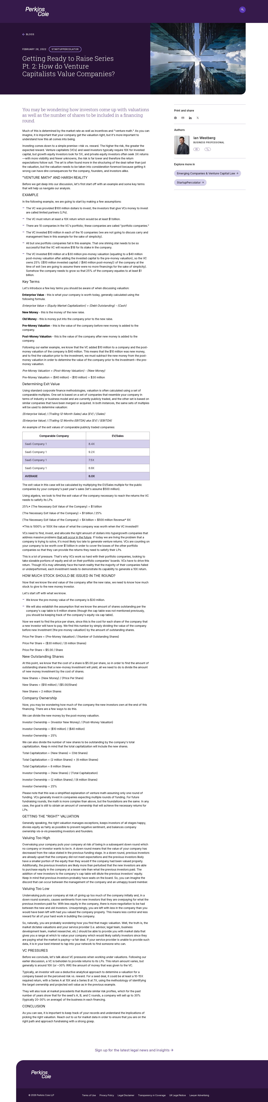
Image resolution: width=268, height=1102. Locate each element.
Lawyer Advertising (199, 1095)
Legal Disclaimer (126, 1095)
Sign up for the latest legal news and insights (132, 1050)
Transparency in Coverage (152, 1095)
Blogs (30, 34)
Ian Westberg (204, 138)
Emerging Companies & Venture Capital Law (206, 173)
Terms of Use (89, 1095)
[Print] (175, 118)
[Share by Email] (183, 118)
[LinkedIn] (190, 118)
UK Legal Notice (177, 1095)
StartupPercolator (189, 182)
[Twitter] (198, 118)
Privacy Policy (107, 1095)
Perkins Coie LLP (45, 1095)
